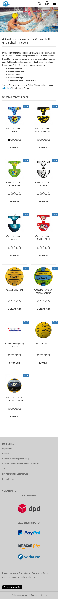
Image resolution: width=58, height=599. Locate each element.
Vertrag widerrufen (12, 587)
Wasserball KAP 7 (43, 344)
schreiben (6, 88)
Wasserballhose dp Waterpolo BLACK (43, 130)
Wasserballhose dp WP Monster (14, 184)
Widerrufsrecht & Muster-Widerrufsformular (20, 464)
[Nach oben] (49, 594)
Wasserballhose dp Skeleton (43, 184)
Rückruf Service (9, 479)
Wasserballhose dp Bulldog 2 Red (43, 237)
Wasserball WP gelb (14, 290)
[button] (27, 29)
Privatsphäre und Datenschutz (15, 474)
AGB (4, 469)
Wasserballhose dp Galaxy (14, 237)
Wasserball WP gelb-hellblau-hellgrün (43, 291)
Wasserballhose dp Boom (14, 130)
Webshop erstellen (19, 595)
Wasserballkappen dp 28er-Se (14, 345)
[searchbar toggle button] (39, 3)
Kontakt (5, 454)
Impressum (7, 448)
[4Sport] (5, 3)
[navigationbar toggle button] (54, 3)
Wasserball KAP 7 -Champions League (14, 399)
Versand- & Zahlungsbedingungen (16, 459)
